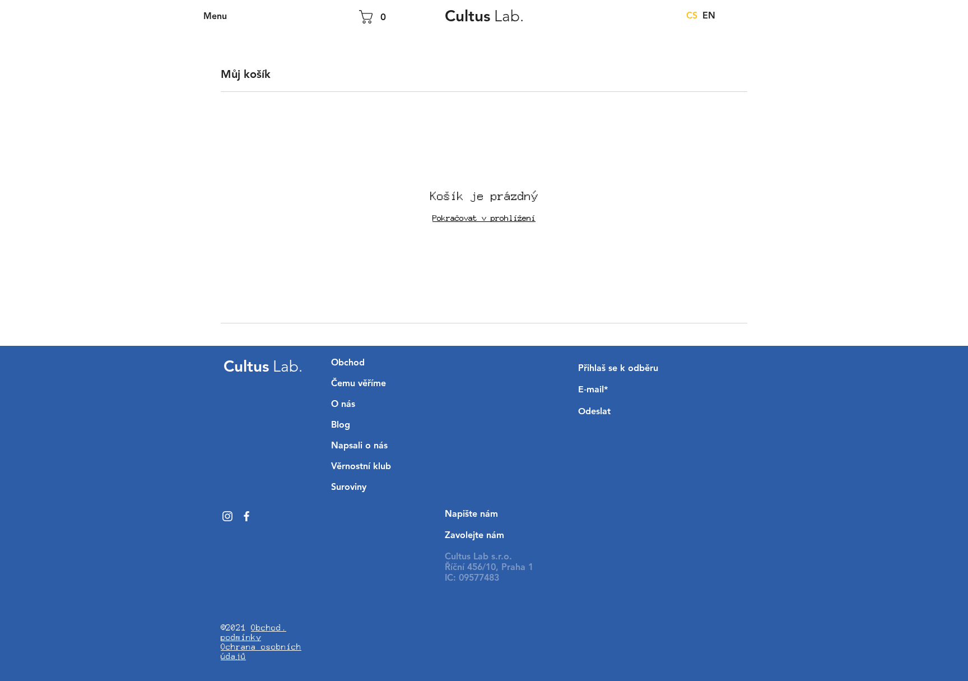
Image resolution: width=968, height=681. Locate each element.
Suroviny (348, 487)
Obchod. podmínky (253, 632)
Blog (340, 425)
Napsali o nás (359, 446)
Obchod (348, 363)
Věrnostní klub (361, 466)
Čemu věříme (358, 383)
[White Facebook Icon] (246, 516)
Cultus (484, 17)
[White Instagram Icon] (227, 516)
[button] (216, 17)
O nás (343, 404)
